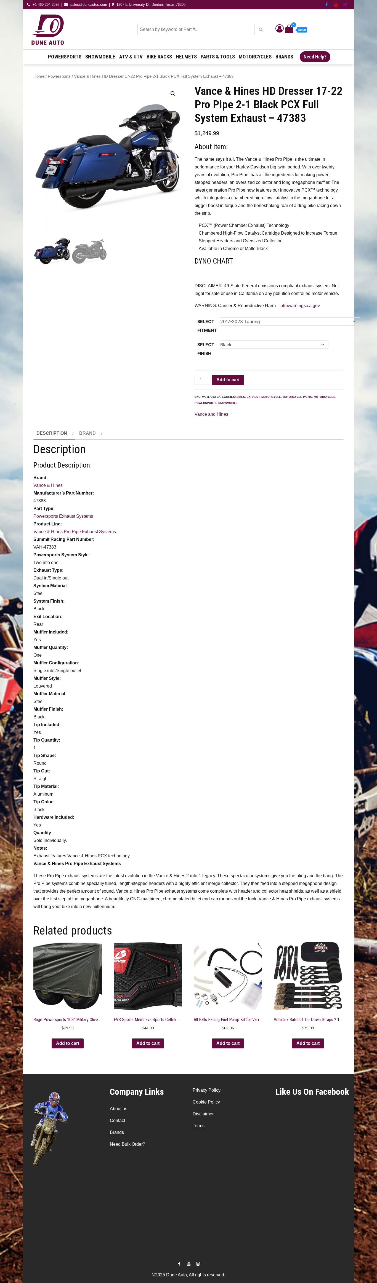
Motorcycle (271, 396)
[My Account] (279, 30)
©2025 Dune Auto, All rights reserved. (188, 1275)
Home (38, 76)
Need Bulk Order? (127, 1144)
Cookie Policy (206, 1102)
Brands (284, 56)
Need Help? (315, 57)
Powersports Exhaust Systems (63, 516)
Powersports (64, 56)
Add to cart (228, 379)
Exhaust (253, 396)
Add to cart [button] (67, 1043)
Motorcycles (255, 56)
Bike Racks (159, 56)
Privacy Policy (207, 1090)
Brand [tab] (87, 433)
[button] (173, 94)
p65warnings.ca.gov (300, 305)
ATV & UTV (131, 56)
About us (118, 1108)
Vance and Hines (211, 414)
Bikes (241, 396)
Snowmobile (100, 56)
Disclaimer (203, 1114)
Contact (117, 1120)
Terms (199, 1125)
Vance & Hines (48, 485)
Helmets (186, 56)
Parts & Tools (218, 56)
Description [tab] (51, 433)
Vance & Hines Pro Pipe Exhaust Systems (74, 531)
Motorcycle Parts (297, 396)
